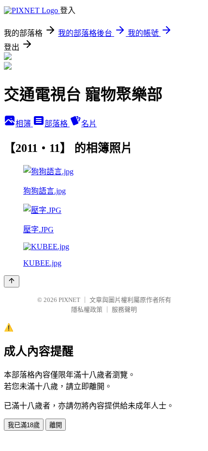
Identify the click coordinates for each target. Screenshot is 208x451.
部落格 (57, 124)
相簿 (24, 124)
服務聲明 (124, 309)
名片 (89, 124)
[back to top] (11, 281)
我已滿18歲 (24, 425)
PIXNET (69, 299)
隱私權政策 (87, 309)
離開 (55, 425)
